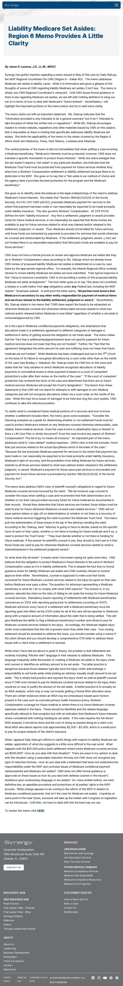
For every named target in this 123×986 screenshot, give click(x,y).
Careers (8, 965)
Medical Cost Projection (77, 883)
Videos (7, 924)
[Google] (117, 978)
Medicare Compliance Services (81, 871)
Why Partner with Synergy (78, 853)
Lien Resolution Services (77, 857)
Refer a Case (71, 903)
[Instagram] (99, 978)
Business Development (17, 952)
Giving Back (10, 956)
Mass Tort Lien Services (77, 861)
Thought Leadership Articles (20, 928)
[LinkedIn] (93, 978)
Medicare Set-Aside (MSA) (78, 875)
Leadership (10, 948)
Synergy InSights (13, 916)
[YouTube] (105, 978)
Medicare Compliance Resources (82, 879)
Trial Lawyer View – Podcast (19, 907)
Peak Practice (11, 903)
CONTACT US (14, 867)
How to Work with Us (76, 899)
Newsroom (10, 969)
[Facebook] (111, 978)
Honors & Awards (14, 961)
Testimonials (71, 912)
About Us (9, 944)
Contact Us (70, 907)
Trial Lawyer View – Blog (17, 912)
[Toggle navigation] (116, 5)
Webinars (9, 920)
